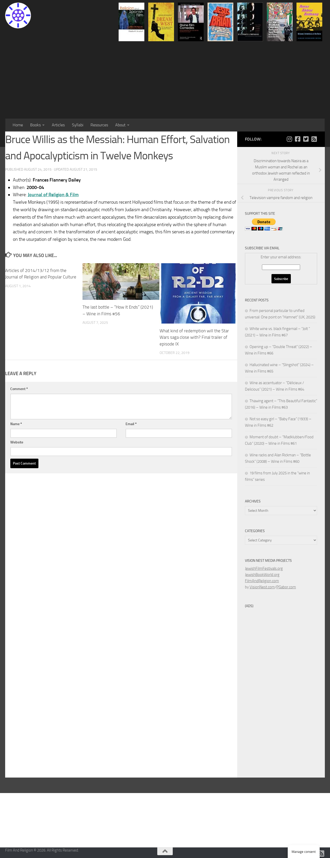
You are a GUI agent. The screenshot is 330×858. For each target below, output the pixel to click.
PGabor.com (286, 587)
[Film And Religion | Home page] (18, 15)
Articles (58, 124)
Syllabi (77, 124)
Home (18, 124)
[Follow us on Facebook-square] (297, 139)
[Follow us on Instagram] (289, 139)
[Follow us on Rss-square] (314, 139)
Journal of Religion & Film (53, 194)
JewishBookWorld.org (262, 574)
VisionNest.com (262, 587)
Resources (99, 124)
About (120, 124)
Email (131, 424)
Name (16, 424)
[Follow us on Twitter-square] (306, 139)
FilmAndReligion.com (262, 581)
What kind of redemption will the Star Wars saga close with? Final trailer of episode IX (194, 337)
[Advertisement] (165, 80)
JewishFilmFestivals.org (264, 568)
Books (35, 124)
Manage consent (304, 852)
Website (16, 442)
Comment (19, 389)
